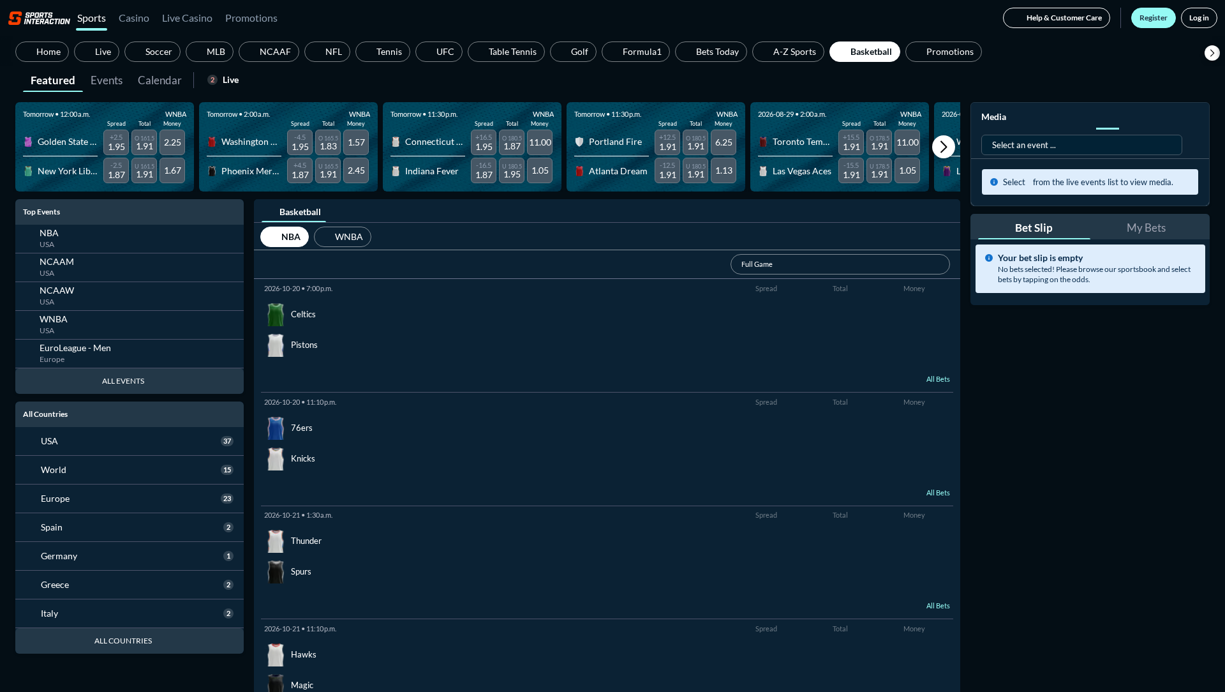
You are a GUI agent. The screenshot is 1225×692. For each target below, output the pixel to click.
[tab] (53, 79)
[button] (1212, 53)
